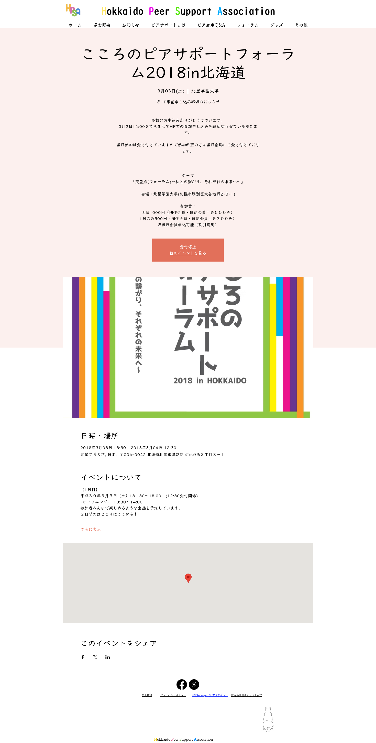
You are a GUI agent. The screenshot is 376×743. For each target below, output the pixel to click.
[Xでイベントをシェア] (95, 657)
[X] (194, 684)
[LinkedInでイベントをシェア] (107, 657)
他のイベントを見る (188, 253)
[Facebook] (181, 684)
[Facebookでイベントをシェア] (82, 657)
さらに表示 (90, 529)
